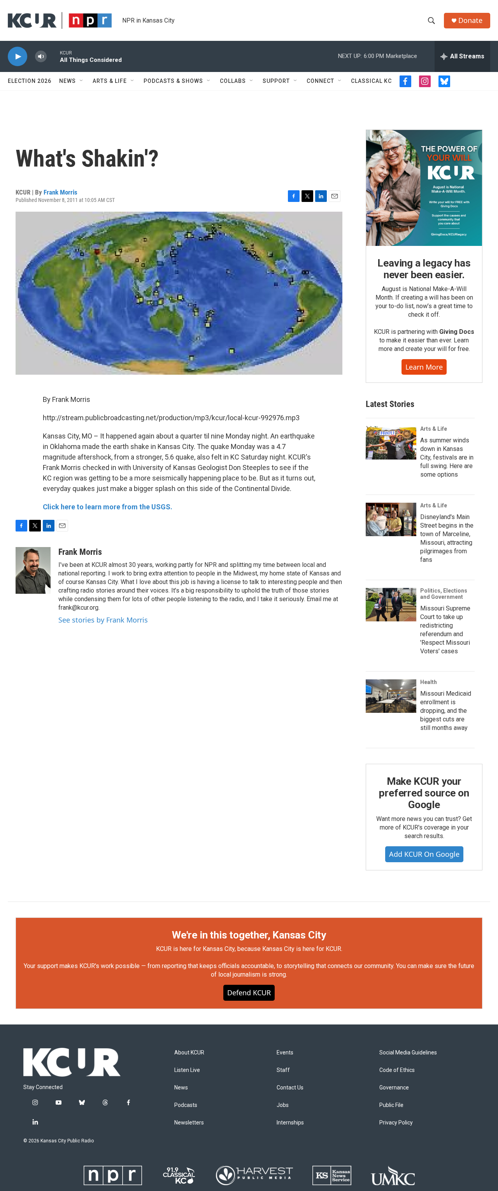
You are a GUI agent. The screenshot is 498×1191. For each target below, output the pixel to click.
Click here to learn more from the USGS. (107, 507)
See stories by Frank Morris (103, 619)
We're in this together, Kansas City (249, 935)
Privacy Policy (396, 1123)
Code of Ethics (397, 1070)
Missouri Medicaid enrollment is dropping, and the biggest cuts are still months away (445, 710)
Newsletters (189, 1123)
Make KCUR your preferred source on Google (424, 792)
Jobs (283, 1105)
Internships (290, 1123)
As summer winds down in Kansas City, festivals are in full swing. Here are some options (446, 457)
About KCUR (189, 1053)
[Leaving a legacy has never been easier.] (424, 188)
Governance (394, 1088)
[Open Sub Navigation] (82, 81)
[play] (17, 56)
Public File (391, 1105)
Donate (470, 20)
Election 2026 (29, 81)
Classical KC (371, 81)
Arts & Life (110, 81)
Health (428, 682)
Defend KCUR (249, 992)
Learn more (424, 367)
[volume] (40, 56)
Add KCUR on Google (424, 854)
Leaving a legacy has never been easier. (423, 269)
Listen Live (187, 1070)
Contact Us (290, 1088)
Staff (283, 1070)
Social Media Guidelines (408, 1053)
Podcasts (185, 1105)
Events (285, 1053)
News (67, 81)
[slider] (53, 56)
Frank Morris (60, 192)
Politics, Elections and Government (443, 594)
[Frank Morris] (33, 570)
